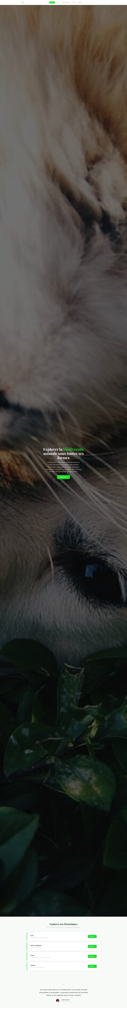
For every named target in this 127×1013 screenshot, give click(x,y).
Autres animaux (66, 2)
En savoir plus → (63, 477)
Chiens (80, 2)
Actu (58, 2)
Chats (74, 2)
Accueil (52, 2)
